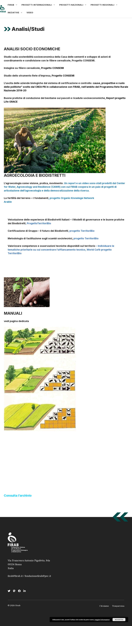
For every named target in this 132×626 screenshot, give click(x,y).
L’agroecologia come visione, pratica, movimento (33, 183)
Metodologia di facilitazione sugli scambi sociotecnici (40, 238)
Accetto (119, 619)
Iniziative (13, 12)
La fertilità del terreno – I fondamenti (26, 198)
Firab (11, 5)
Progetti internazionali (37, 5)
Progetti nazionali (71, 5)
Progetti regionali (102, 5)
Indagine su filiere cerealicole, (22, 68)
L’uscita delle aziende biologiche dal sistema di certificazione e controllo (47, 83)
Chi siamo (104, 606)
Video (30, 12)
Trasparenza (118, 606)
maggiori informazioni (102, 620)
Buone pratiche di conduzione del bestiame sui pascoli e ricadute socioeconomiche (54, 98)
